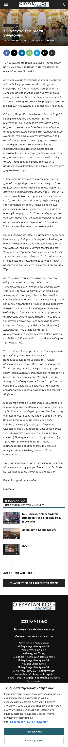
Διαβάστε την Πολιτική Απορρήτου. (29, 721)
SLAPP (26, 545)
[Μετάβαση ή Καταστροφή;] (11, 533)
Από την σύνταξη (11, 26)
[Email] (44, 53)
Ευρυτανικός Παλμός (17, 40)
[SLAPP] (11, 549)
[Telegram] (37, 53)
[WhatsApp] (29, 53)
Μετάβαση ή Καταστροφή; (38, 529)
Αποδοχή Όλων (34, 731)
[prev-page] (5, 562)
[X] (14, 53)
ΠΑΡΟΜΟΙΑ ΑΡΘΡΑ (15, 500)
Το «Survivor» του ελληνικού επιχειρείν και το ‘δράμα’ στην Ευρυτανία (41, 517)
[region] (34, 715)
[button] (5, 4)
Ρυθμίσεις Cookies (34, 740)
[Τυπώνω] (52, 53)
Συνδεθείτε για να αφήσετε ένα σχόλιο (34, 583)
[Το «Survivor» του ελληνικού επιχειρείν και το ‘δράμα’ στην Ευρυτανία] (11, 518)
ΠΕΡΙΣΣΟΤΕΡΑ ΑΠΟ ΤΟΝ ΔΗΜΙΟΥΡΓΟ (24, 505)
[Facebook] (6, 53)
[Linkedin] (21, 53)
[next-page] (11, 562)
